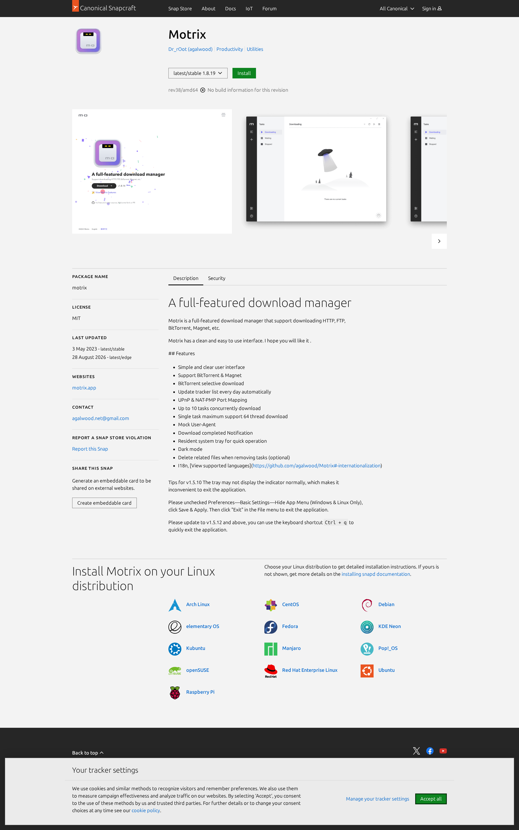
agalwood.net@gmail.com (100, 418)
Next (439, 241)
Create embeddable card (104, 502)
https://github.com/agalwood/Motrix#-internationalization (317, 465)
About (208, 8)
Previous (423, 241)
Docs (230, 8)
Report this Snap (90, 448)
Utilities (255, 49)
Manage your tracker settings (377, 798)
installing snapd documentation (376, 574)
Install (244, 73)
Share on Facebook (430, 751)
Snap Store (180, 8)
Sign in (429, 8)
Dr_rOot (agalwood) (191, 49)
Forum (269, 8)
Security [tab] (216, 278)
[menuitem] (180, 8)
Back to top (85, 752)
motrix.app (84, 387)
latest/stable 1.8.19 (196, 73)
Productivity (230, 49)
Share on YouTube (443, 751)
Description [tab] (185, 278)
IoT (249, 8)
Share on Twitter (416, 751)
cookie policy (146, 810)
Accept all (431, 798)
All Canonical (394, 8)
